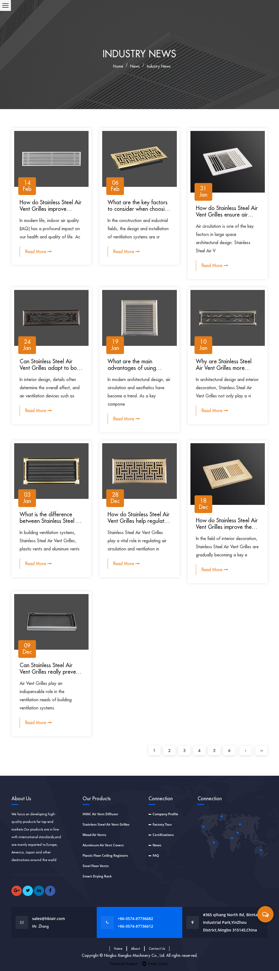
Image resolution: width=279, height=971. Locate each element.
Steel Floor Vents (96, 866)
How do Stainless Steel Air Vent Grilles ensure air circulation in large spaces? (227, 214)
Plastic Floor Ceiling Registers (105, 855)
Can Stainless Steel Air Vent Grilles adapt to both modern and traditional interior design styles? (50, 371)
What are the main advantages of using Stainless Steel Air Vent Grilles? (134, 371)
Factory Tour (162, 824)
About (135, 948)
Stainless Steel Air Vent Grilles (106, 824)
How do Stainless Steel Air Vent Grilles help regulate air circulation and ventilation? (138, 524)
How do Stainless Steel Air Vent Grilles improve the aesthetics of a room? (227, 527)
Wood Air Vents (94, 834)
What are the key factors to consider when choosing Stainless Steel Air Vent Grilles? (139, 212)
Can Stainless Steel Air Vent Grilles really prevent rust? (50, 672)
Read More (36, 251)
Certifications (163, 834)
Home (118, 948)
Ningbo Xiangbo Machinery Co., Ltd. (135, 955)
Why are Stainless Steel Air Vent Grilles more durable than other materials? (223, 371)
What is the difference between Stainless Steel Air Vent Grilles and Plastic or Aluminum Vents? (51, 524)
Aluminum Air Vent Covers (103, 845)
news (135, 66)
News (157, 845)
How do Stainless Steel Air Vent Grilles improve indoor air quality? (50, 209)
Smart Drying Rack (97, 876)
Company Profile (165, 814)
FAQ (156, 855)
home (118, 66)
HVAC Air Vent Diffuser (100, 814)
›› (261, 750)
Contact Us (157, 948)
